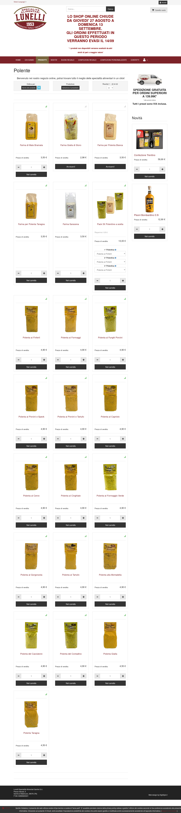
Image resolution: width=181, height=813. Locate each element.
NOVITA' (54, 60)
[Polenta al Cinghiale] (70, 477)
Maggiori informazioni (169, 811)
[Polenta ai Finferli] (31, 319)
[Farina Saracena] (70, 205)
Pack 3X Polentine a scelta (110, 224)
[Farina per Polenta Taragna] (31, 205)
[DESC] (39, 87)
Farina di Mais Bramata (31, 145)
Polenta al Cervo (31, 495)
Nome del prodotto (29, 88)
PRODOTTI (42, 60)
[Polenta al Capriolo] (110, 398)
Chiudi (7, 808)
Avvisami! (71, 166)
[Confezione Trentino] (149, 139)
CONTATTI (135, 60)
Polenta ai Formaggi (71, 337)
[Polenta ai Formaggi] (70, 319)
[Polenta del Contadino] (70, 635)
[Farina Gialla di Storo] (70, 126)
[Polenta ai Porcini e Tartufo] (70, 398)
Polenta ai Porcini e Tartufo (71, 416)
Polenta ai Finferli (31, 337)
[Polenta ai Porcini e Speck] (31, 398)
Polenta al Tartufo (70, 574)
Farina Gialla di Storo (70, 145)
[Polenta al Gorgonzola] (31, 556)
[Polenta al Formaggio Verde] (110, 477)
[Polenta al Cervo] (31, 477)
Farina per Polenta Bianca (110, 145)
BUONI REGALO (67, 60)
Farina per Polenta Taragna (31, 224)
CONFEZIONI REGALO (87, 60)
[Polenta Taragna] (31, 714)
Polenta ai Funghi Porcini (110, 337)
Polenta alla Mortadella (110, 574)
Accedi (163, 2)
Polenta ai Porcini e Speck (31, 416)
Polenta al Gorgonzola (31, 574)
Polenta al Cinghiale (71, 495)
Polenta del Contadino (71, 653)
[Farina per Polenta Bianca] (110, 126)
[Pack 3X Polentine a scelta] (110, 205)
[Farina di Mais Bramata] (31, 126)
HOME (18, 60)
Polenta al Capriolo (110, 416)
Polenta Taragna (31, 732)
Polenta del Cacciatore (31, 653)
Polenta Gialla (110, 653)
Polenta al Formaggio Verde (110, 495)
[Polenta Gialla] (110, 635)
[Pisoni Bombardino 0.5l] (149, 199)
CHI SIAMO (29, 60)
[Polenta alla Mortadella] (110, 556)
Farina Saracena (71, 224)
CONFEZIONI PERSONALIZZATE (113, 60)
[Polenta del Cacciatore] (31, 635)
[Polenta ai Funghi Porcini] (110, 319)
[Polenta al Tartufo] (70, 556)
